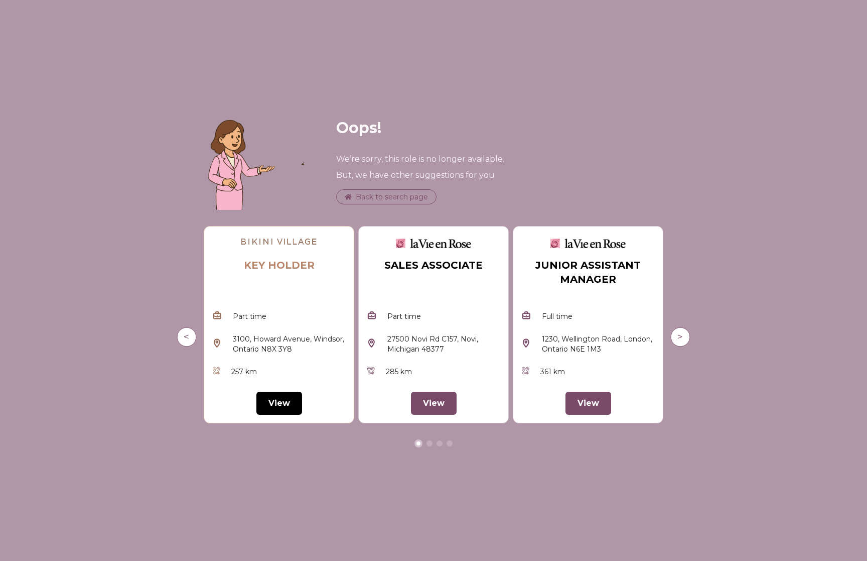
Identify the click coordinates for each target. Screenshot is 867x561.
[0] (418, 443)
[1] (429, 443)
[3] (450, 443)
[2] (440, 443)
